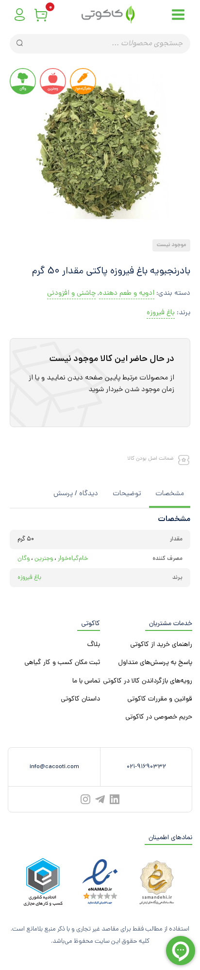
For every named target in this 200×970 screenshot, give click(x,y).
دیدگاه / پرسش (75, 494)
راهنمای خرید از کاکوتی (161, 645)
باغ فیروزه (161, 313)
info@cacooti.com (54, 767)
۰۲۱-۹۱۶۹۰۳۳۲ (146, 767)
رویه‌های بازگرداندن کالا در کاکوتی (147, 681)
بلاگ (93, 645)
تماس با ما (86, 681)
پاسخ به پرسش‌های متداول (155, 663)
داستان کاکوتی (80, 699)
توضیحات (127, 494)
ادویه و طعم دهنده (126, 293)
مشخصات (169, 494)
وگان (23, 558)
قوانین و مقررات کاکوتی (159, 699)
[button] (103, 231)
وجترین (43, 558)
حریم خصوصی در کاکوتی (158, 717)
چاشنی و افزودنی (71, 293)
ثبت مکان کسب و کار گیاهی (62, 663)
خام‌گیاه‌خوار (73, 558)
